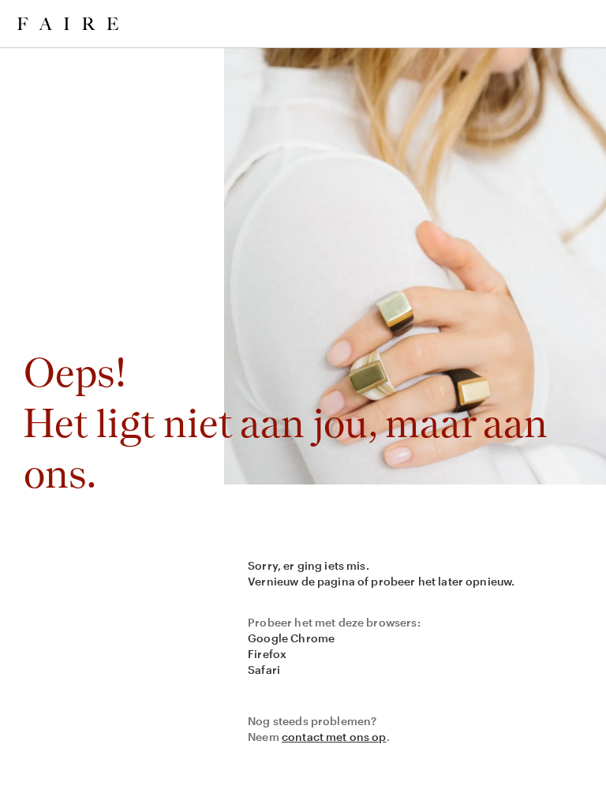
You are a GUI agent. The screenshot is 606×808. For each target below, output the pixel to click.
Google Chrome (291, 638)
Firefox (267, 653)
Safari (264, 669)
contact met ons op (334, 736)
